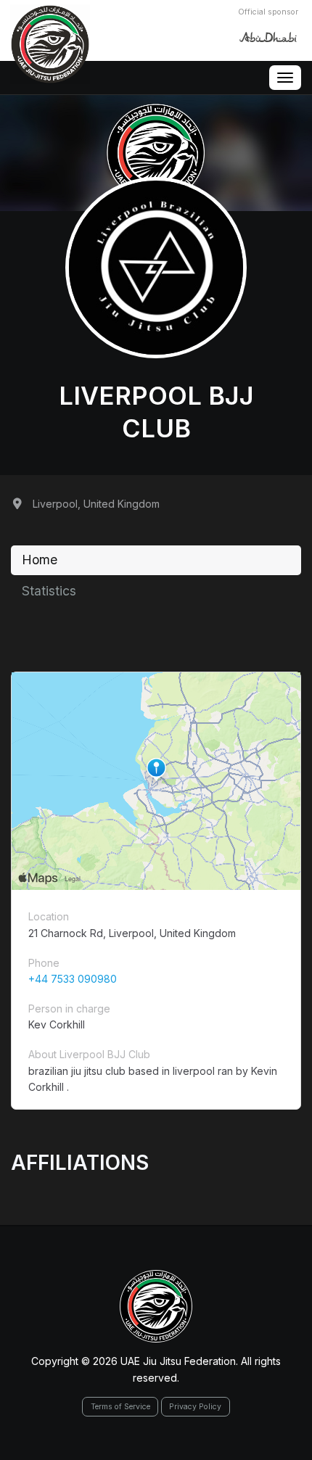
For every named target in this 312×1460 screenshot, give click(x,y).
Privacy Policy (195, 1406)
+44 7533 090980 (72, 979)
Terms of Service (120, 1406)
